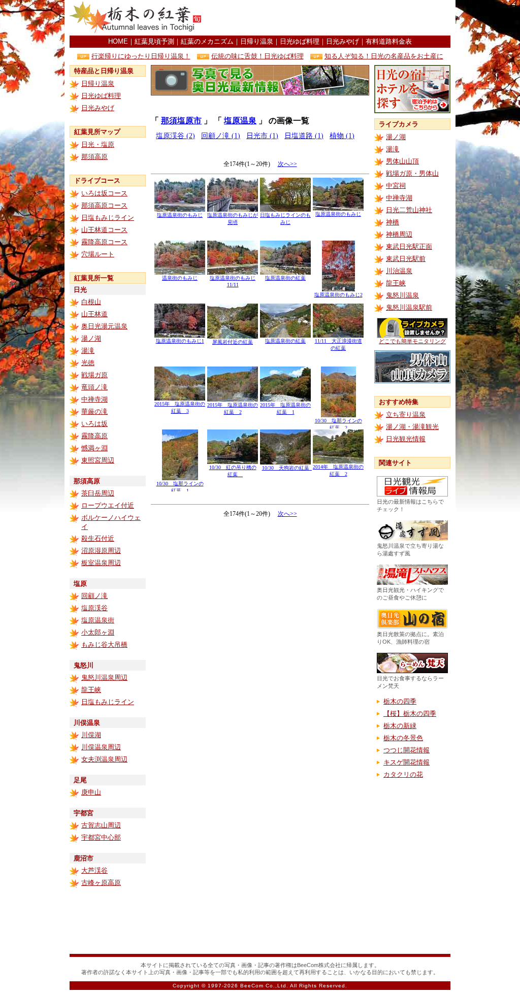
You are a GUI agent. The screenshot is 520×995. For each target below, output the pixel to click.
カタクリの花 (403, 774)
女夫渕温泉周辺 (104, 759)
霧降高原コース (104, 242)
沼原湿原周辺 (101, 550)
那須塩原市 (181, 120)
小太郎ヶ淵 (97, 632)
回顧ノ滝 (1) (220, 136)
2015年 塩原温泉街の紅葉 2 (232, 408)
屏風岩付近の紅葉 (232, 342)
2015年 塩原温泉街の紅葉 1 (285, 408)
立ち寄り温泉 (406, 414)
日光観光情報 (406, 439)
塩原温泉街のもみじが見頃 (232, 218)
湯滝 (87, 350)
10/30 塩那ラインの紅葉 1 (180, 487)
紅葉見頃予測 (154, 41)
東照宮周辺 (97, 460)
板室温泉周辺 (101, 563)
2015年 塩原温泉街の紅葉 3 (179, 407)
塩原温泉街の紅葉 (285, 278)
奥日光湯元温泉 (104, 326)
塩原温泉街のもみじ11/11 (232, 281)
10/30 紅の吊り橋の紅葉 (232, 471)
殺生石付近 (97, 538)
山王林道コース (104, 230)
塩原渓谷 (94, 608)
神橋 (392, 222)
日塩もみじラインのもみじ (285, 218)
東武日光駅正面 (409, 246)
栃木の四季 (399, 701)
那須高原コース (104, 205)
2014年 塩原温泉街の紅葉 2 (338, 470)
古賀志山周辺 (101, 825)
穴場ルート (97, 254)
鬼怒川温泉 (402, 295)
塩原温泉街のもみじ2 (338, 294)
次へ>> (287, 164)
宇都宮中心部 (101, 837)
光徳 (87, 363)
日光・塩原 (97, 144)
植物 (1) (342, 136)
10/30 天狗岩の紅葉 (288, 468)
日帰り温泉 (256, 41)
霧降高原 (94, 436)
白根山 (91, 302)
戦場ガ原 (94, 375)
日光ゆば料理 (299, 41)
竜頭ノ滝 (94, 387)
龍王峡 (91, 689)
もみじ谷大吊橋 (104, 644)
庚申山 (91, 792)
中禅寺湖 (94, 399)
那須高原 (94, 156)
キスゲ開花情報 (406, 762)
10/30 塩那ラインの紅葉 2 (338, 424)
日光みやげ (342, 41)
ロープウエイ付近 (107, 505)
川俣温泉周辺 (101, 747)
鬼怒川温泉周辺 (104, 677)
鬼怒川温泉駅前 (409, 307)
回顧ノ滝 (94, 596)
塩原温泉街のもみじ (180, 215)
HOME (118, 41)
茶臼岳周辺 (97, 493)
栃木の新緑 (399, 725)
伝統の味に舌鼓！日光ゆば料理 (257, 56)
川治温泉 (399, 271)
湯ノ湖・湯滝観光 (412, 426)
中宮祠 (396, 185)
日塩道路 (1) (303, 136)
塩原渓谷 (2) (175, 136)
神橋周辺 (399, 234)
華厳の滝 (94, 411)
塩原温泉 (240, 120)
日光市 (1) (262, 136)
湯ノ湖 (91, 338)
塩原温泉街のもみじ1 (180, 341)
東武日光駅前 (406, 258)
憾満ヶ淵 (94, 448)
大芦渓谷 (94, 870)
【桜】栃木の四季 (409, 713)
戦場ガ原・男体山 (412, 173)
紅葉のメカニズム (207, 41)
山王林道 (94, 314)
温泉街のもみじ (180, 278)
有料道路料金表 (389, 41)
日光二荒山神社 (409, 210)
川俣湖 (91, 735)
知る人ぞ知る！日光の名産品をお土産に (383, 56)
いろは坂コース (104, 193)
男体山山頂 (402, 161)
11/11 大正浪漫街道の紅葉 (338, 344)
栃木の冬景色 (403, 738)
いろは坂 (94, 423)
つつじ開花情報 (406, 750)
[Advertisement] (331, 18)
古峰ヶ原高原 (101, 882)
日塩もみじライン (107, 217)
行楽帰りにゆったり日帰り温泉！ (140, 56)
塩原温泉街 (97, 620)
